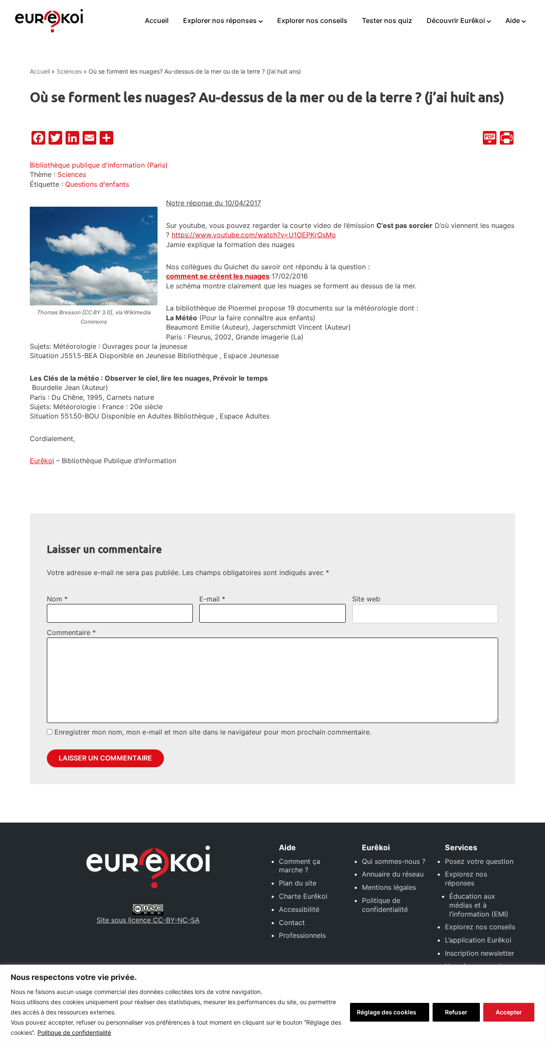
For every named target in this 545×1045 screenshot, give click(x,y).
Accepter (509, 1012)
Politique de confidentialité (74, 1032)
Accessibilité (299, 909)
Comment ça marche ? (299, 865)
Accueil (157, 20)
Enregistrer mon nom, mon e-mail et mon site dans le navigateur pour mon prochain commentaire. (212, 732)
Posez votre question (479, 861)
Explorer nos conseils (312, 20)
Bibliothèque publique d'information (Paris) (99, 165)
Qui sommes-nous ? (393, 861)
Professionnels (302, 935)
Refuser (456, 1012)
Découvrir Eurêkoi (456, 20)
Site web (366, 599)
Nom (57, 599)
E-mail (212, 599)
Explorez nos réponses (466, 878)
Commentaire (71, 632)
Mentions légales (389, 887)
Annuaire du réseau (393, 874)
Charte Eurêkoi (303, 896)
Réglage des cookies (386, 1012)
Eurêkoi (42, 460)
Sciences (69, 71)
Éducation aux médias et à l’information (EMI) (478, 905)
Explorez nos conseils (480, 927)
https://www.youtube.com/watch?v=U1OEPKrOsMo (254, 235)
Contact (292, 922)
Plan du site (297, 883)
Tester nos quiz (387, 20)
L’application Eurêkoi (478, 940)
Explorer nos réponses (220, 20)
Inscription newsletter (479, 953)
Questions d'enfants (97, 184)
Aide (512, 20)
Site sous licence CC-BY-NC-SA (148, 920)
